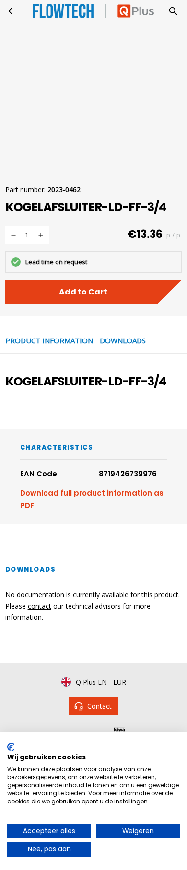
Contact (99, 706)
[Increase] (41, 235)
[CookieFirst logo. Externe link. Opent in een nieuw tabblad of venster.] (10, 747)
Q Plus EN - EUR (101, 682)
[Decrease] (13, 235)
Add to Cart (83, 291)
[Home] (10, 11)
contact (39, 605)
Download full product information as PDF (92, 499)
